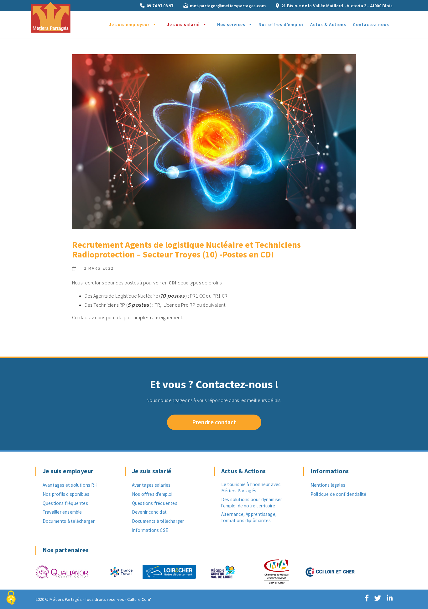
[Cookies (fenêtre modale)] (11, 598)
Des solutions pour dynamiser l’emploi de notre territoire (251, 502)
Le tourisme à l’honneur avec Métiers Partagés (251, 487)
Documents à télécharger (69, 521)
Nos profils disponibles (66, 494)
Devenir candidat (149, 512)
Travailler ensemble (62, 512)
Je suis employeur (129, 24)
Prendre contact (214, 422)
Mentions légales (328, 485)
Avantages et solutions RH (70, 485)
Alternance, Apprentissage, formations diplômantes (249, 517)
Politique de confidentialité (339, 494)
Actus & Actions (328, 24)
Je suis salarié (183, 24)
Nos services (231, 24)
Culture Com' (139, 599)
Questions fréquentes (65, 503)
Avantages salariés (151, 485)
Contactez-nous (371, 24)
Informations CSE (150, 530)
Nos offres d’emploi (280, 24)
